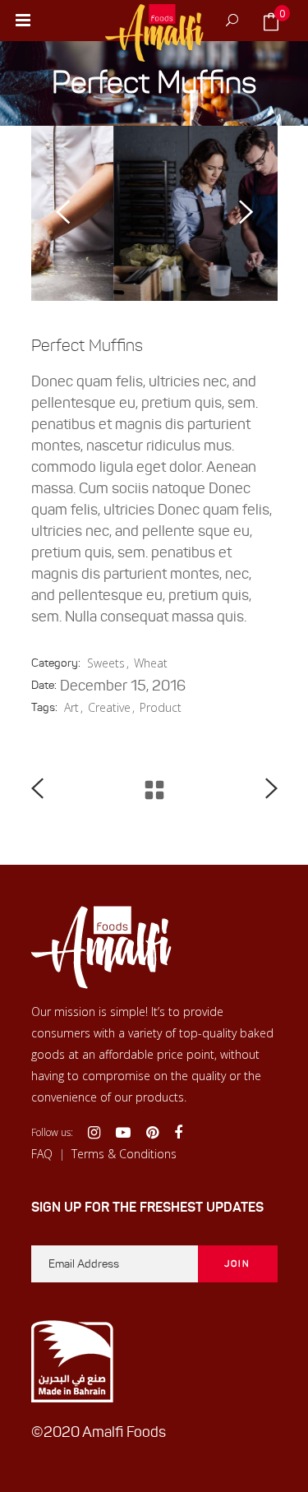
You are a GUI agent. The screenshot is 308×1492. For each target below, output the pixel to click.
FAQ (42, 1154)
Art (71, 707)
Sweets (106, 663)
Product (161, 707)
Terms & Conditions (124, 1154)
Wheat (151, 663)
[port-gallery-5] (163, 213)
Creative (109, 707)
